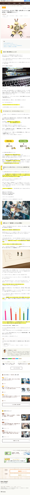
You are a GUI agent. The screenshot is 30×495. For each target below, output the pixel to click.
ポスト (3, 358)
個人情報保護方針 (8, 486)
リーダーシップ (6, 346)
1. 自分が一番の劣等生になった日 (8, 43)
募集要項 (4, 486)
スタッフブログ (4, 5)
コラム (4, 7)
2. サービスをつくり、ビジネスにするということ (10, 44)
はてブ (16, 358)
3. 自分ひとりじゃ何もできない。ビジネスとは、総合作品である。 (13, 45)
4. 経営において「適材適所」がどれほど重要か (10, 46)
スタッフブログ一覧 (16, 368)
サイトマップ (12, 486)
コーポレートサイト (19, 486)
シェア (6, 358)
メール (20, 358)
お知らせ (3, 422)
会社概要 (2, 486)
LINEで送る (10, 358)
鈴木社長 (5, 14)
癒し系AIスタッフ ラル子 (6, 428)
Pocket (13, 358)
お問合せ (15, 486)
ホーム (1, 5)
